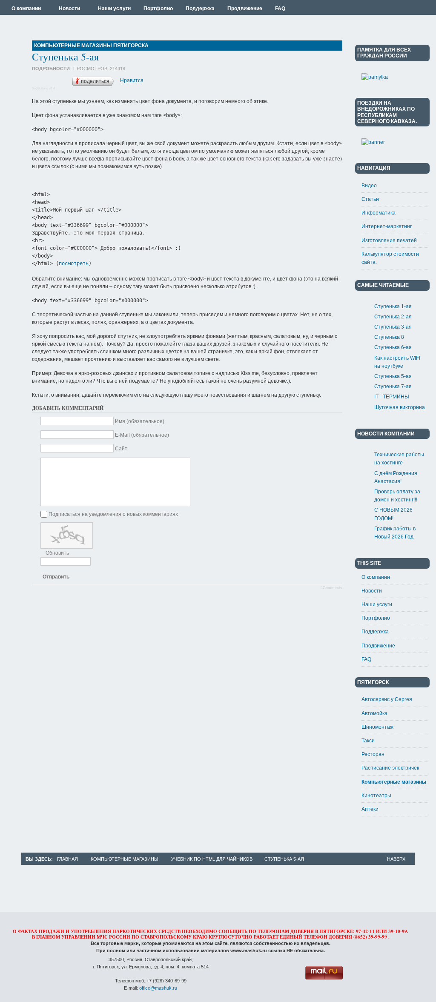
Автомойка (374, 713)
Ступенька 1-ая (393, 306)
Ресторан (372, 754)
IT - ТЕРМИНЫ (391, 397)
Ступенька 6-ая (393, 347)
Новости (371, 591)
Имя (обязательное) (139, 421)
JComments (331, 588)
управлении (78, 936)
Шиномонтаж (377, 727)
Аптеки (370, 809)
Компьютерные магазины (393, 782)
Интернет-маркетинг (386, 226)
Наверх (396, 859)
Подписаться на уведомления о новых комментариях (113, 514)
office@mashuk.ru (158, 988)
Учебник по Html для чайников (211, 859)
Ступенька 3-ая (393, 327)
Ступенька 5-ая (65, 56)
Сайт (121, 449)
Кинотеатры (376, 796)
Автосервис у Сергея (386, 699)
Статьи (370, 199)
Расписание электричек (390, 768)
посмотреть (74, 263)
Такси (368, 741)
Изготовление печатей (389, 240)
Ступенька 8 (389, 337)
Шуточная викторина (399, 407)
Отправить (56, 577)
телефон (315, 936)
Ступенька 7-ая (393, 386)
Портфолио (375, 618)
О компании (375, 577)
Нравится (131, 80)
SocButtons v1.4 (43, 88)
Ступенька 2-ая (393, 317)
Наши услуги (376, 604)
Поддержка (375, 632)
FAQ (366, 659)
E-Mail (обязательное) (142, 435)
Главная (67, 859)
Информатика (378, 213)
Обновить (57, 553)
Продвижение (378, 646)
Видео (369, 186)
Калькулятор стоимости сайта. (390, 258)
